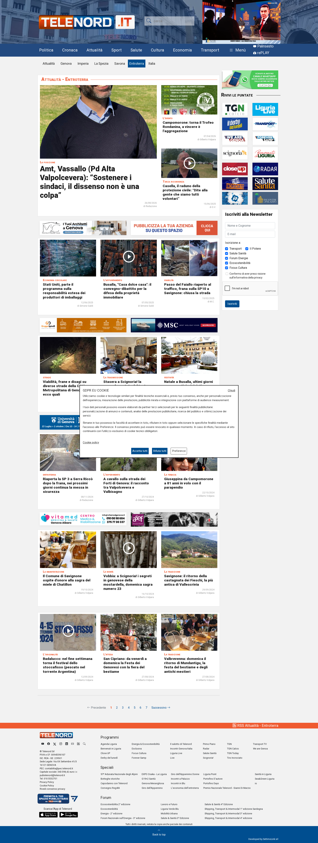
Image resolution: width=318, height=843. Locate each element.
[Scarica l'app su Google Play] (69, 814)
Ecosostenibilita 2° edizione (115, 804)
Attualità (94, 50)
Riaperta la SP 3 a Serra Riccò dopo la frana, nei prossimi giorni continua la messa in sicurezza (68, 485)
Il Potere (255, 248)
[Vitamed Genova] (83, 518)
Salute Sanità (237, 253)
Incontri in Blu (178, 783)
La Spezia (101, 63)
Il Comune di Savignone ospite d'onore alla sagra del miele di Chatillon (66, 580)
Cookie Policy (47, 785)
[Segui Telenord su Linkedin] (67, 744)
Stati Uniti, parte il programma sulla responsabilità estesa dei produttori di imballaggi (64, 290)
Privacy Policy (47, 782)
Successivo (159, 707)
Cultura (157, 50)
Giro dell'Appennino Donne (185, 774)
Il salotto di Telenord (181, 744)
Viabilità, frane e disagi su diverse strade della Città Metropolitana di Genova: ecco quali (64, 388)
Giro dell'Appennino (152, 788)
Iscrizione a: (233, 242)
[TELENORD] (56, 735)
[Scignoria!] (235, 153)
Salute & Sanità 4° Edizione (219, 804)
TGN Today (233, 753)
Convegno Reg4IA (110, 788)
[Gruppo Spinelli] (83, 325)
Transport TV (260, 744)
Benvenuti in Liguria (111, 748)
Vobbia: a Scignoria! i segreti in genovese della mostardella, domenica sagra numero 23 (128, 582)
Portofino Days (211, 783)
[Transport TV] (265, 124)
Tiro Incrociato (234, 757)
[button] (237, 50)
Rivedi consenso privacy (52, 788)
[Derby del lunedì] (235, 124)
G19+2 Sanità (149, 778)
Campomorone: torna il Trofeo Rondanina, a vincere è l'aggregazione (188, 126)
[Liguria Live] (265, 109)
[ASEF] (174, 519)
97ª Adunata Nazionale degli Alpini (119, 774)
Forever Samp (139, 757)
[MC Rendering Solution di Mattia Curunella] (83, 227)
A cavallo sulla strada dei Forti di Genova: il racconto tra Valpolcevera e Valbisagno (126, 485)
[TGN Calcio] (235, 109)
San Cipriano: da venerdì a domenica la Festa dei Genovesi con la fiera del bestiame (125, 665)
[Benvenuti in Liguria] (265, 153)
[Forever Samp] (265, 138)
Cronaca (70, 50)
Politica (46, 50)
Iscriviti (232, 303)
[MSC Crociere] (174, 325)
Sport (116, 50)
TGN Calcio (233, 748)
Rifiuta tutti (159, 451)
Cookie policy (91, 442)
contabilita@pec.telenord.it (59, 768)
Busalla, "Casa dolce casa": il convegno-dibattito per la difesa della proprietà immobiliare (127, 290)
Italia (151, 63)
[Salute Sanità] (265, 183)
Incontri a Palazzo (180, 778)
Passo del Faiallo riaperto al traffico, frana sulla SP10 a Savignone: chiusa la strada (187, 288)
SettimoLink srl (270, 839)
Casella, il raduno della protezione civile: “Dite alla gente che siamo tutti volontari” (185, 192)
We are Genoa (260, 748)
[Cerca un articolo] (84, 744)
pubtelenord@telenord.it (52, 775)
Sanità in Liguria (263, 774)
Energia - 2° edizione (111, 813)
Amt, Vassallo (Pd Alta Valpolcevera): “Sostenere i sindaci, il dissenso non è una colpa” (89, 182)
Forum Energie (238, 258)
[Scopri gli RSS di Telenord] (78, 744)
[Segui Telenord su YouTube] (43, 744)
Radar (206, 748)
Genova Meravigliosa (153, 783)
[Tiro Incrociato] (235, 183)
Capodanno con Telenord (114, 783)
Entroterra (136, 63)
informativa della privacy (248, 277)
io (256, 783)
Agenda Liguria (109, 744)
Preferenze (179, 451)
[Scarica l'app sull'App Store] (48, 814)
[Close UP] (235, 169)
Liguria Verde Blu (170, 809)
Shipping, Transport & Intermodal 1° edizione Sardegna (234, 809)
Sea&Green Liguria (264, 778)
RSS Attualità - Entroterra (257, 725)
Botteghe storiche (110, 778)
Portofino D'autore (212, 778)
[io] (235, 198)
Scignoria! (208, 757)
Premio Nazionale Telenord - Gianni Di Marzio (227, 788)
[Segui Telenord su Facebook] (49, 744)
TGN (229, 744)
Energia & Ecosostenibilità (146, 744)
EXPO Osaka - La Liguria (154, 774)
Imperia (83, 63)
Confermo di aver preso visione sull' (247, 275)
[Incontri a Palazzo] (265, 198)
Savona (119, 63)
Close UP (105, 753)
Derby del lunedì (109, 757)
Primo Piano (209, 744)
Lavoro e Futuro (169, 804)
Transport (210, 50)
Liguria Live (176, 753)
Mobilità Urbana (169, 813)
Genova (66, 63)
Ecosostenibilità (239, 263)
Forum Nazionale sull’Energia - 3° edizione (123, 818)
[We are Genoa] (235, 138)
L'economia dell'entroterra (185, 788)
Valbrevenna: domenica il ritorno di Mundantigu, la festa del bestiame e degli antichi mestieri (186, 665)
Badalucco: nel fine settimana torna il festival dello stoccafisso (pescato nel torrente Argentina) (67, 665)
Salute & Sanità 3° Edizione (175, 818)
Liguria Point (209, 774)
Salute (136, 50)
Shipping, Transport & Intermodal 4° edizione (228, 818)
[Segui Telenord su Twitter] (55, 744)
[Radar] (265, 169)
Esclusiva (137, 748)
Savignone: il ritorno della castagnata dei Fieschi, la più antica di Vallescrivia (188, 580)
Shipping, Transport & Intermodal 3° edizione (228, 813)
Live (172, 757)
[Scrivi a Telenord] (72, 744)
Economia (182, 50)
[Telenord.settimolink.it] (174, 227)
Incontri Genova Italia (181, 748)
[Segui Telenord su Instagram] (61, 744)
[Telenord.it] (58, 798)
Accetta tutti (139, 451)
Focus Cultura (238, 267)
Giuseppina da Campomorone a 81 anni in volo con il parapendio (188, 483)
